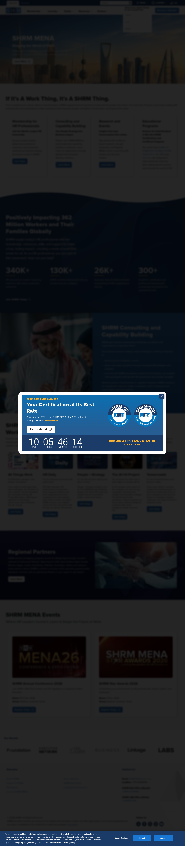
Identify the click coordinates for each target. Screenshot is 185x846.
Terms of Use (54, 842)
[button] (41, 429)
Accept (163, 838)
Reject (142, 838)
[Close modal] (161, 396)
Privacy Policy (69, 842)
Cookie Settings (121, 838)
